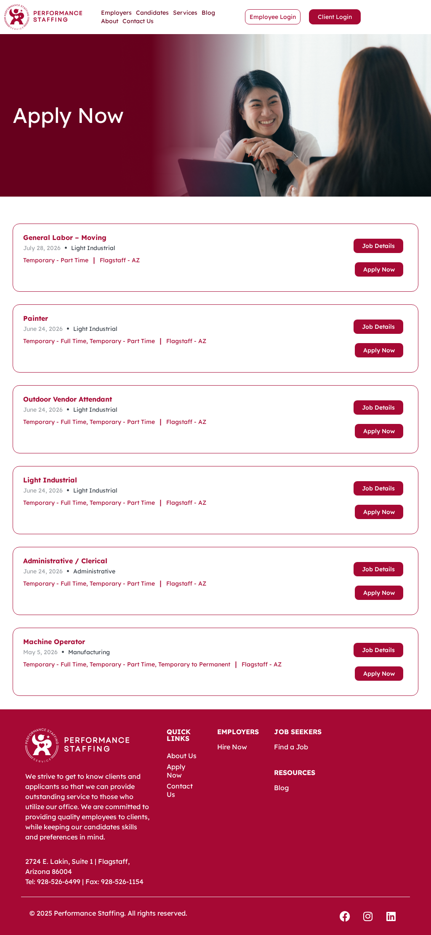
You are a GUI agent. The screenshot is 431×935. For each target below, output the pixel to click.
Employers (116, 12)
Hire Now (232, 747)
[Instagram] (367, 916)
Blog (208, 12)
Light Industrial (50, 480)
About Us (182, 755)
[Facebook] (344, 916)
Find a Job (291, 747)
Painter (35, 318)
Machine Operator (54, 641)
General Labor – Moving (64, 237)
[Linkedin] (391, 916)
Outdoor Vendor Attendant (67, 399)
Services (185, 12)
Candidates (152, 12)
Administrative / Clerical (65, 561)
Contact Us (138, 21)
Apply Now (176, 770)
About (109, 21)
